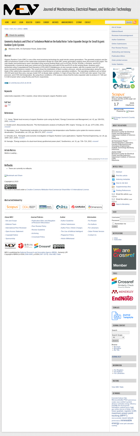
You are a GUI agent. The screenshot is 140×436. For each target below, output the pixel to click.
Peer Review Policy (39, 226)
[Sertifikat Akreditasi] (124, 82)
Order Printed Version (96, 231)
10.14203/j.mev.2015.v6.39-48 (20, 83)
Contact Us (92, 235)
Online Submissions (119, 44)
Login (21, 22)
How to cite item (122, 183)
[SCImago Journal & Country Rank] (124, 119)
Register (29, 22)
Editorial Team (11, 224)
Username (116, 217)
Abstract (119, 172)
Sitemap (79, 22)
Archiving (35, 233)
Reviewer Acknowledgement (122, 35)
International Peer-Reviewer (16, 228)
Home (7, 22)
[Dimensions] (95, 207)
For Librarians (93, 228)
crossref (12, 121)
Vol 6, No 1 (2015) (16, 29)
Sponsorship (10, 239)
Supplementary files (123, 187)
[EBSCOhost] (46, 207)
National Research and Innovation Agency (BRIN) (38, 252)
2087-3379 (43, 254)
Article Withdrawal (67, 239)
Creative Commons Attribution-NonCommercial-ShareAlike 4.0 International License (58, 190)
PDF (9, 105)
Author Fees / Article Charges (71, 228)
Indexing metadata (123, 179)
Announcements (67, 22)
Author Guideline (67, 221)
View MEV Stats (55, 254)
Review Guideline (38, 230)
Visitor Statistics (117, 64)
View (116, 238)
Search (37, 22)
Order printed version (119, 60)
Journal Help (116, 356)
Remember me (120, 224)
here (121, 100)
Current (46, 22)
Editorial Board (117, 31)
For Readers (118, 370)
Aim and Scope (11, 221)
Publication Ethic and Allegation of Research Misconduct (43, 222)
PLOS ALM (103, 159)
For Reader (92, 221)
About (14, 22)
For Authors (92, 224)
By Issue (117, 347)
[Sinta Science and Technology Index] (62, 207)
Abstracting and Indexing (121, 52)
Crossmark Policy (38, 237)
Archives (55, 22)
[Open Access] (134, 22)
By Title (116, 350)
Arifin (26, 29)
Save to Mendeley (122, 204)
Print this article (121, 175)
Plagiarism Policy (67, 235)
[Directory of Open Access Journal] (29, 207)
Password (115, 220)
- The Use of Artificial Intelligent (71, 231)
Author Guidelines (118, 39)
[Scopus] (13, 207)
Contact (88, 22)
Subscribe (118, 239)
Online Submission (68, 224)
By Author (117, 348)
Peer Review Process (120, 48)
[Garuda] (78, 207)
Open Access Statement (14, 231)
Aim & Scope (116, 27)
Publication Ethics (118, 56)
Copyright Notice (12, 235)
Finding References (123, 190)
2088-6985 (29, 254)
